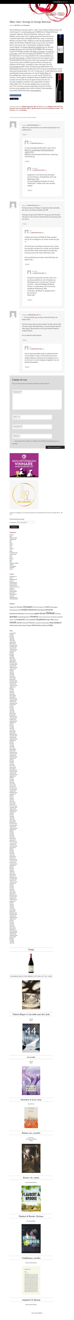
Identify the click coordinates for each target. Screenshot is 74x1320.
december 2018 (13, 770)
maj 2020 (12, 744)
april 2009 (12, 942)
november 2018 (13, 771)
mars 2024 (12, 676)
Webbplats (16, 436)
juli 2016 (11, 813)
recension (38, 623)
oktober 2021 (13, 719)
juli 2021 (11, 724)
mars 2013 (12, 872)
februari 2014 (13, 856)
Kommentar (17, 391)
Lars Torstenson (25, 25)
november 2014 (13, 843)
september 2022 (13, 703)
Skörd (11, 625)
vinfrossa (45, 625)
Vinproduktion (13, 566)
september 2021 (13, 721)
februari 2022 (13, 713)
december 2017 (13, 788)
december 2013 (13, 859)
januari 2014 (12, 858)
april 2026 (12, 639)
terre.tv (11, 578)
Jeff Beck (41, 617)
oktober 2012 (13, 880)
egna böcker (40, 613)
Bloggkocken (13, 607)
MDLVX (29, 108)
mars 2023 (12, 694)
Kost (11, 546)
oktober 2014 (13, 844)
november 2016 (13, 807)
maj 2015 (12, 834)
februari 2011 (13, 910)
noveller (19, 623)
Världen (11, 564)
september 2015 (13, 828)
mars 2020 (12, 747)
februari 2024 (13, 677)
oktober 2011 (13, 898)
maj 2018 (12, 780)
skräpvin (57, 622)
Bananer (12, 534)
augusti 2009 (13, 936)
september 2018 (13, 774)
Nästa (61, 14)
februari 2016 (13, 820)
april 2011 (12, 907)
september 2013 (13, 864)
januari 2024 (12, 679)
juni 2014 (12, 850)
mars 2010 (12, 926)
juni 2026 (12, 636)
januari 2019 (12, 768)
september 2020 (13, 738)
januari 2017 (12, 804)
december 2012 (13, 877)
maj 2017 (12, 798)
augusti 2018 (13, 776)
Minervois (39, 108)
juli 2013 (11, 867)
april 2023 (12, 692)
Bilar (11, 536)
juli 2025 (11, 652)
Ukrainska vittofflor (14, 563)
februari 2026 (13, 642)
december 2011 (13, 895)
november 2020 (13, 735)
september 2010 (13, 917)
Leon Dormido (14, 66)
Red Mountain (51, 108)
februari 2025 (13, 660)
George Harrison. (36, 90)
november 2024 (13, 664)
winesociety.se (13, 594)
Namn (16, 416)
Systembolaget (26, 625)
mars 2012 (12, 890)
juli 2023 (11, 688)
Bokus (31, 1020)
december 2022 (13, 698)
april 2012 (12, 889)
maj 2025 (12, 655)
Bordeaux (20, 607)
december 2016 (13, 806)
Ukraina (57, 108)
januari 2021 (12, 733)
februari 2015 (13, 838)
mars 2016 (12, 819)
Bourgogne (28, 607)
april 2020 (12, 746)
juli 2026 (11, 634)
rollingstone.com (13, 597)
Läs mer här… (31, 1137)
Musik (11, 551)
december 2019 (13, 752)
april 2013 (12, 871)
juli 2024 (11, 670)
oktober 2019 (13, 755)
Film (11, 540)
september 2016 (13, 810)
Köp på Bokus (31, 1103)
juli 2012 (11, 884)
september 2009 (13, 935)
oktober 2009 (13, 933)
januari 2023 (12, 697)
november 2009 (13, 932)
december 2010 (13, 913)
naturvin (56, 619)
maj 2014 (12, 852)
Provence (44, 108)
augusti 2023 (13, 686)
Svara (24, 134)
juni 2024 (12, 672)
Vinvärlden (12, 567)
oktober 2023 (13, 683)
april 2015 (12, 835)
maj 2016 (12, 816)
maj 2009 (12, 941)
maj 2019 (12, 762)
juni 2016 (12, 814)
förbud (50, 613)
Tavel (34, 625)
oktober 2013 (13, 862)
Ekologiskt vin (13, 539)
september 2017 (13, 792)
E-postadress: (13, 522)
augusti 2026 (13, 633)
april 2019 (12, 764)
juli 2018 (11, 777)
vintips (50, 625)
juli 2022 (11, 706)
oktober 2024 (13, 666)
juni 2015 (12, 832)
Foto (11, 542)
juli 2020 (11, 741)
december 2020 (13, 734)
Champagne (54, 607)
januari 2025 (12, 661)
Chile (19, 610)
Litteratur (12, 548)
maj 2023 (12, 691)
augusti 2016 (13, 811)
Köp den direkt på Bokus (31, 1182)
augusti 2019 (13, 758)
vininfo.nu (12, 588)
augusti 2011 (13, 901)
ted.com (11, 581)
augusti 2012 (13, 883)
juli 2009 (11, 938)
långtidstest (41, 619)
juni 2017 (12, 797)
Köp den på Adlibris (31, 1221)
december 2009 (13, 931)
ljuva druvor (12, 592)
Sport (11, 560)
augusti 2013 (13, 865)
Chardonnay (13, 610)
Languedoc (12, 108)
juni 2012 (12, 886)
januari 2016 (12, 822)
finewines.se (12, 589)
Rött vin (36, 106)
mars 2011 (12, 908)
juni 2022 (12, 707)
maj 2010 (12, 923)
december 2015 (13, 823)
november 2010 (13, 914)
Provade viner (13, 554)
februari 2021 (13, 731)
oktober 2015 (13, 826)
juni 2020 (12, 743)
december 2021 (13, 716)
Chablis (47, 607)
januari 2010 (12, 929)
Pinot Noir (25, 623)
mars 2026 (12, 640)
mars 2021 (12, 730)
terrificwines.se (13, 576)
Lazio (17, 108)
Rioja (51, 623)
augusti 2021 (13, 722)
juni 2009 (12, 939)
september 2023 (13, 685)
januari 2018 (12, 786)
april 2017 (12, 800)
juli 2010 (11, 920)
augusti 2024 (13, 669)
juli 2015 (11, 831)
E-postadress (18, 426)
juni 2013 (12, 868)
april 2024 (12, 674)
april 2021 (12, 728)
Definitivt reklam (26, 106)
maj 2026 (12, 637)
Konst (11, 545)
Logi (11, 549)
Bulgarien (50, 106)
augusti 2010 (13, 919)
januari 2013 (12, 875)
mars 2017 (12, 801)
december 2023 (13, 680)
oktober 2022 (13, 701)
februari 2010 (13, 928)
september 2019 (13, 756)
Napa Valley (50, 619)
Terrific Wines (44, 73)
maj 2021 (12, 727)
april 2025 (12, 657)
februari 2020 (13, 749)
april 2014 (12, 853)
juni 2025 (12, 654)
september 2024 (13, 667)
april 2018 (12, 782)
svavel (16, 625)
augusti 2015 (13, 829)
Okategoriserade (14, 552)
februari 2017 (13, 803)
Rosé (32, 106)
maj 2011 (12, 905)
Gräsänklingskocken (24, 617)
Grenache (58, 613)
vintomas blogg (13, 591)
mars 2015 (12, 837)
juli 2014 (11, 849)
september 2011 (13, 899)
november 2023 (13, 682)
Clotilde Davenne (29, 610)
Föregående (51, 14)
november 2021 (13, 718)
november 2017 (13, 789)
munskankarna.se (14, 598)
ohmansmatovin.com (14, 586)
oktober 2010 (13, 916)
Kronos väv (13, 619)
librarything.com (13, 579)
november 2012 (13, 878)
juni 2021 (12, 725)
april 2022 (12, 710)
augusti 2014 (13, 847)
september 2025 (13, 649)
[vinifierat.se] (60, 2)
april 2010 (12, 925)
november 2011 (13, 896)
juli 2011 (11, 902)
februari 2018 (13, 785)
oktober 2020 (13, 737)
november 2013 (13, 861)
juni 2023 (12, 689)
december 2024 (13, 663)
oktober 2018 (13, 773)
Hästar (11, 543)
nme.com (12, 595)
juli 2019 (11, 759)
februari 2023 (13, 695)
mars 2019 (12, 765)
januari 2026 (12, 643)
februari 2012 (13, 892)
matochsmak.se (13, 582)
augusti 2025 (13, 651)
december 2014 (13, 841)
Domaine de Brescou (16, 49)
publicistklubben (13, 583)
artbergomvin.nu (13, 585)
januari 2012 (12, 893)
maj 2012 (12, 887)
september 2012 (13, 881)
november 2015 (13, 825)
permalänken (23, 110)
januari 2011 (12, 911)
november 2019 (13, 753)
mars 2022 (12, 712)
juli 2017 (11, 795)
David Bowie (41, 610)
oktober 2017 (13, 791)
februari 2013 (13, 874)
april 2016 (12, 817)
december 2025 (13, 645)
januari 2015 (12, 840)
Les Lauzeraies (31, 619)
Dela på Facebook (16, 95)
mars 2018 (12, 783)
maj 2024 (12, 673)
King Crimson (46, 617)
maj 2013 (12, 870)
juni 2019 (12, 761)
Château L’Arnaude (38, 51)
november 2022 (13, 700)
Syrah (20, 625)
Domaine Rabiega (29, 613)
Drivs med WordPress (37, 1313)
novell (13, 622)
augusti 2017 (13, 794)
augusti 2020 (13, 740)
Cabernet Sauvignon (38, 607)
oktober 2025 (13, 648)
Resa (11, 555)
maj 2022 (12, 709)
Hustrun (34, 616)
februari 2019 (13, 767)
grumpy (13, 616)
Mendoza (34, 108)
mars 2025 (12, 658)
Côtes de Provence (58, 106)
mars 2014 (12, 855)
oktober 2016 (13, 809)
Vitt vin (40, 106)
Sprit (11, 561)
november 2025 (13, 646)
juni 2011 (12, 904)
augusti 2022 (13, 704)
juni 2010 (12, 922)
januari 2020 (12, 750)
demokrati (49, 610)
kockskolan (54, 617)
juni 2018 (12, 779)
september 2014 (13, 846)
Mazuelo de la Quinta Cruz (36, 47)
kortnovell (60, 617)
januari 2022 (12, 715)
